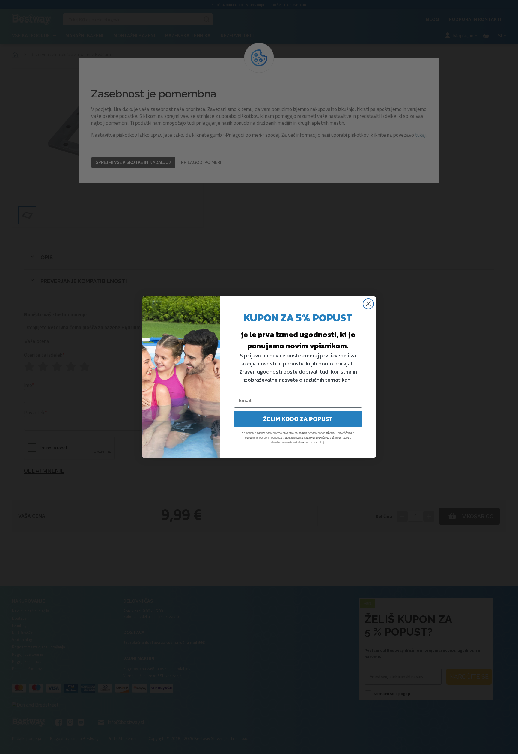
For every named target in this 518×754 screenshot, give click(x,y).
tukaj (321, 442)
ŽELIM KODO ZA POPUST (298, 418)
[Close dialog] (368, 304)
